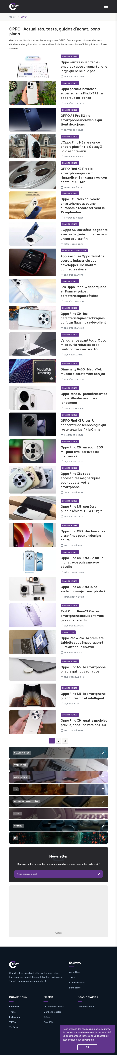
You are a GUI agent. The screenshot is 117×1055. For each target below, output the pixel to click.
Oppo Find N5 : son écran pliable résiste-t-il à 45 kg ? (81, 508)
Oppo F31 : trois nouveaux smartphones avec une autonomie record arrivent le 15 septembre (83, 205)
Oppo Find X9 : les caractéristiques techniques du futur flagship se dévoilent (83, 318)
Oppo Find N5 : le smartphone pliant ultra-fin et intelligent (83, 696)
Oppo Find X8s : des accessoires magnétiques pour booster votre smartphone (80, 480)
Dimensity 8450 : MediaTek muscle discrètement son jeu (83, 371)
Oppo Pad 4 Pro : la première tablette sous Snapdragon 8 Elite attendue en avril (82, 642)
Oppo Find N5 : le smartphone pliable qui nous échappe (83, 669)
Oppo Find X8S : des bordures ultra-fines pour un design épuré (83, 535)
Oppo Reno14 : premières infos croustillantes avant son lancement (84, 398)
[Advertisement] (58, 908)
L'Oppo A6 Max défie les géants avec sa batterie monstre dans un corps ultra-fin (84, 234)
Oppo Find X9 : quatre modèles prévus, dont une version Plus (84, 722)
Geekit (13, 16)
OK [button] (87, 1047)
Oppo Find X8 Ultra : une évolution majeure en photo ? (83, 589)
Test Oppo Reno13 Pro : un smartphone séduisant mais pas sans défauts (82, 615)
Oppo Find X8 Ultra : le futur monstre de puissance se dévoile (82, 562)
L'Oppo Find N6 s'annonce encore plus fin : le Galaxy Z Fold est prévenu (81, 146)
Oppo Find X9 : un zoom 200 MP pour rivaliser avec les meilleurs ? (82, 451)
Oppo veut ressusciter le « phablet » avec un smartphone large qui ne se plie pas (84, 66)
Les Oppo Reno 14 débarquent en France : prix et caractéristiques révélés (83, 291)
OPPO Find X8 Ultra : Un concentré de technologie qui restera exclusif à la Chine (83, 425)
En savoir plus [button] (86, 1040)
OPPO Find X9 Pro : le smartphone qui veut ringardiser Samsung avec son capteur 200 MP (84, 175)
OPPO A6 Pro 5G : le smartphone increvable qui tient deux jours (81, 120)
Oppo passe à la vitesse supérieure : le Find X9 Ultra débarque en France (82, 93)
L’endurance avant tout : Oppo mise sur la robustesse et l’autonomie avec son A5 (83, 344)
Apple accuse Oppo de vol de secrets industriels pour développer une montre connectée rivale (82, 262)
